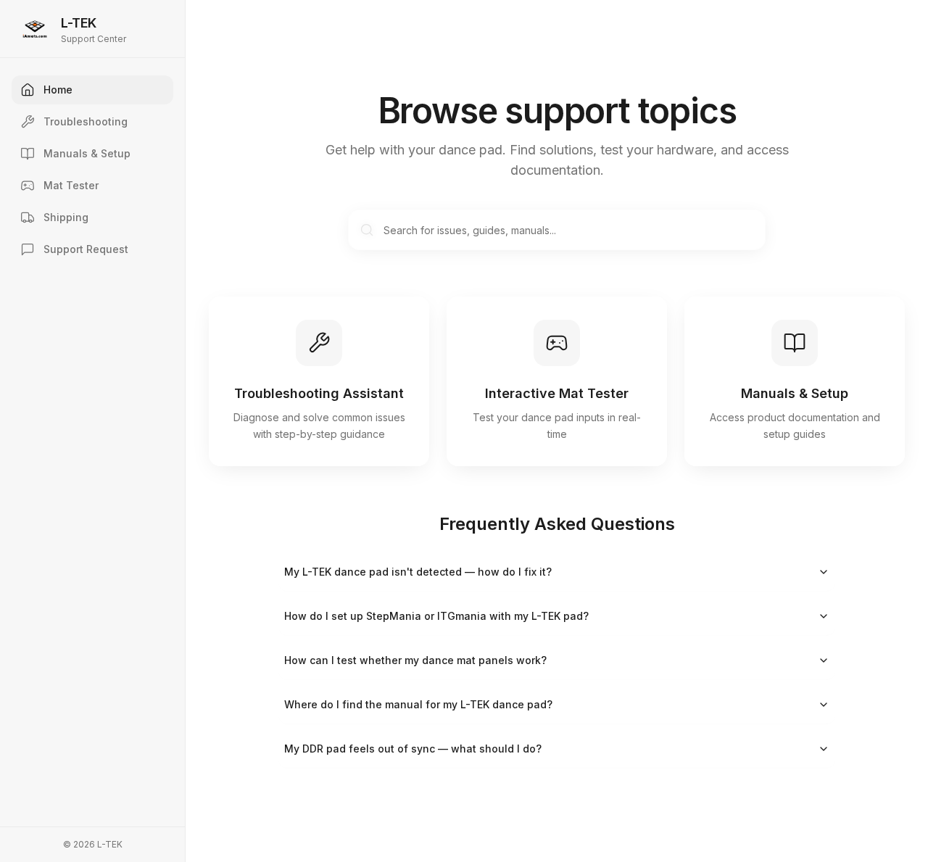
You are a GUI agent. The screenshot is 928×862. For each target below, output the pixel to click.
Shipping (66, 217)
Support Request (86, 249)
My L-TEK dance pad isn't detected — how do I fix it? (418, 571)
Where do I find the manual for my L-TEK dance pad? (418, 704)
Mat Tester (71, 185)
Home (58, 89)
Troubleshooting (86, 121)
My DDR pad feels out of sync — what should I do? (413, 748)
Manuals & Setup (87, 153)
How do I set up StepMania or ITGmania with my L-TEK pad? (436, 616)
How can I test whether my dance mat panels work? (415, 660)
